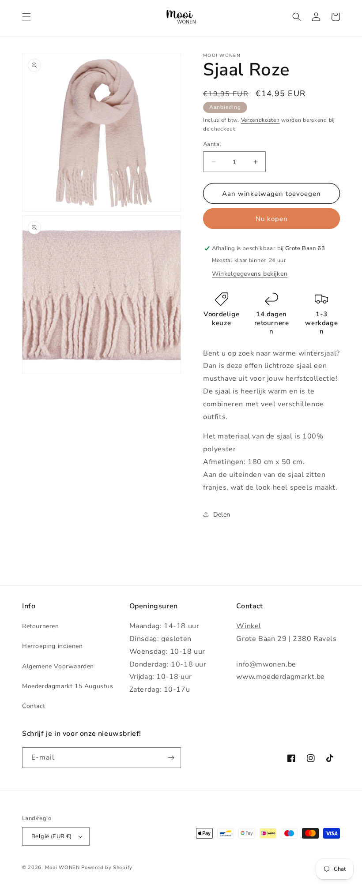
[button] (26, 16)
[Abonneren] (171, 757)
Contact (33, 706)
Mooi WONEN (62, 867)
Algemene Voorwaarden (58, 666)
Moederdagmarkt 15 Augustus (67, 686)
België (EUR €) (51, 836)
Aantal (212, 144)
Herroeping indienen (52, 646)
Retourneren (40, 626)
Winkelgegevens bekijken (249, 274)
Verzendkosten (260, 120)
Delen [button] (221, 514)
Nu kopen (272, 218)
